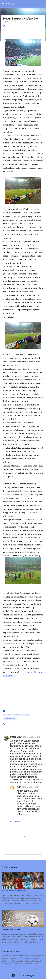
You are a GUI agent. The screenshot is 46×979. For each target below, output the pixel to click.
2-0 (5, 715)
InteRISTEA (16, 737)
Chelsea (17, 715)
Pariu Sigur (10, 4)
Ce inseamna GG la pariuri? (11, 929)
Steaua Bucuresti (10, 718)
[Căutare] (43, 3)
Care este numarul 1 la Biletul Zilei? (14, 891)
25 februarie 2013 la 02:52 (30, 787)
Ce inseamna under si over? (11, 951)
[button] (4, 26)
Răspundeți (15, 821)
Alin (19, 787)
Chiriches (25, 715)
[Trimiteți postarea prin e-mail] (4, 712)
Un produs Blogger (24, 975)
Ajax (9, 715)
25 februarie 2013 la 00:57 (31, 737)
